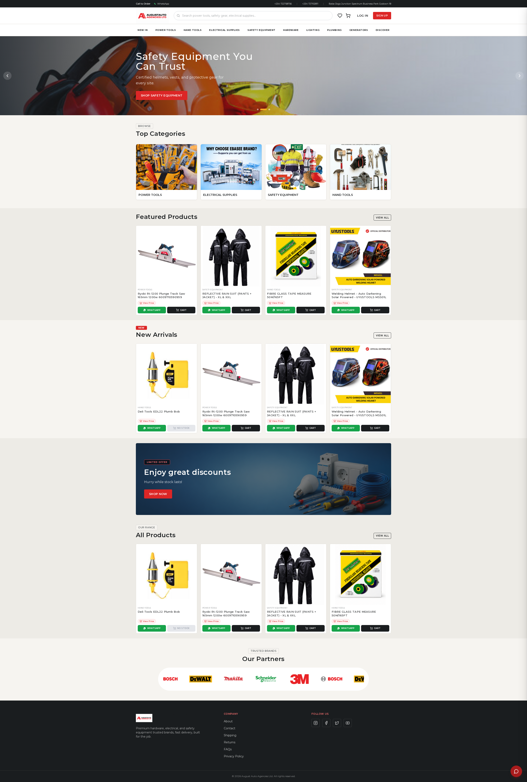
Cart (183, 310)
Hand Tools (193, 30)
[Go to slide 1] (258, 109)
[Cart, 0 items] (348, 15)
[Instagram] (315, 723)
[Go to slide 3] (269, 109)
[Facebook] (326, 723)
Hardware (290, 30)
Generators (358, 30)
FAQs (228, 749)
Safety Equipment (261, 30)
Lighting (312, 30)
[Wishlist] (339, 15)
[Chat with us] (516, 771)
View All (382, 217)
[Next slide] (519, 76)
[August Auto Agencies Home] (152, 15)
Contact (229, 728)
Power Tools (165, 30)
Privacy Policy (234, 756)
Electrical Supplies (224, 30)
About (228, 721)
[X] (337, 723)
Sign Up (382, 15)
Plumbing (334, 30)
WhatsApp (163, 3)
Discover (382, 30)
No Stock (183, 428)
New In (143, 30)
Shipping (230, 735)
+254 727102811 (310, 3)
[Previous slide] (7, 76)
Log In (362, 15)
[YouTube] (348, 723)
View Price (148, 303)
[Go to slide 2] (263, 109)
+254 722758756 (283, 3)
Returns (229, 742)
